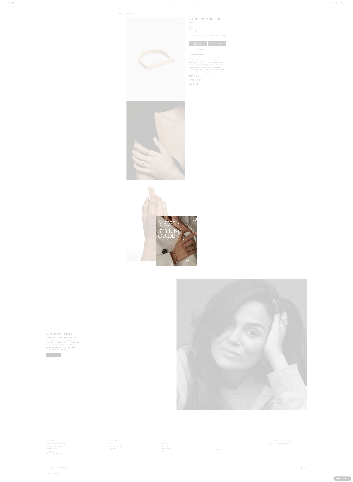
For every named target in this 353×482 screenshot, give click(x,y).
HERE (187, 260)
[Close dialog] (194, 219)
